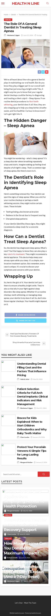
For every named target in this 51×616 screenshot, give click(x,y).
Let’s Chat (18, 603)
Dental (8, 19)
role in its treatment (16, 254)
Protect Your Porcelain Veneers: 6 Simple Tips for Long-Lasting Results (31, 452)
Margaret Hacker (26, 462)
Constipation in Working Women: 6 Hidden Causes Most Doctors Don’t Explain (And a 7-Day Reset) (24, 567)
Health (8, 515)
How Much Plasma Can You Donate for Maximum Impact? (25, 548)
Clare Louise (24, 437)
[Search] (47, 3)
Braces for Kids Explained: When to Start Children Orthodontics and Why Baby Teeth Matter (31, 425)
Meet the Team (30, 603)
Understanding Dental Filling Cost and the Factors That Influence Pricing (31, 369)
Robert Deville (12, 558)
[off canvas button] (2, 3)
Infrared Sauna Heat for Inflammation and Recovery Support (25, 525)
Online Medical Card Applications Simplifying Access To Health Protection (24, 498)
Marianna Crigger (13, 35)
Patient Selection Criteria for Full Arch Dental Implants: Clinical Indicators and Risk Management (32, 396)
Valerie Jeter (24, 379)
